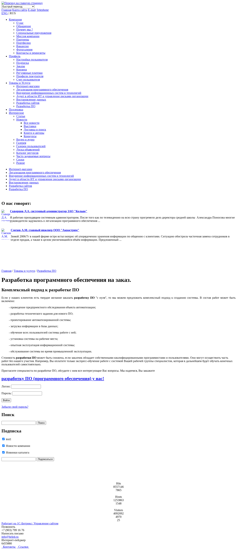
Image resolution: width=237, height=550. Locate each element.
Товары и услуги (24, 270)
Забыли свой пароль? (14, 406)
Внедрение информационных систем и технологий (48, 92)
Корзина (21, 69)
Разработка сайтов (27, 102)
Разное (20, 162)
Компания (15, 19)
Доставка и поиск (35, 129)
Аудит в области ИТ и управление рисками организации (52, 96)
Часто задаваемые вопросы (33, 156)
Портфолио (23, 42)
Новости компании (17, 445)
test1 (8, 439)
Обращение (23, 26)
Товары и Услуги (19, 82)
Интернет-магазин (28, 86)
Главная (6, 9)
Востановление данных (31, 99)
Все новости (31, 122)
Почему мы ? (24, 29)
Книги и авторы (34, 132)
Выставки (30, 126)
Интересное (16, 112)
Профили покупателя (29, 76)
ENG (4, 13)
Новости (21, 119)
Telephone (42, 9)
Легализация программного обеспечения (42, 89)
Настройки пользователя (32, 59)
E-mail (32, 9)
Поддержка (16, 109)
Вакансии (22, 46)
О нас (20, 22)
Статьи (20, 116)
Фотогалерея (24, 49)
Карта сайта (19, 9)
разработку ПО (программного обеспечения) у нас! (52, 378)
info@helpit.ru (10, 536)
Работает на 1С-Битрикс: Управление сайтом (29, 523)
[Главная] (22, 3)
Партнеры (22, 39)
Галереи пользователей (31, 146)
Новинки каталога (17, 452)
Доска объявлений (28, 149)
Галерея (21, 142)
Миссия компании (27, 36)
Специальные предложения (33, 32)
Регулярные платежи (29, 72)
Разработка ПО (25, 106)
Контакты (8, 546)
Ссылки (23, 546)
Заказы (20, 66)
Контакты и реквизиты (30, 52)
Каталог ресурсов (27, 152)
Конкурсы (30, 136)
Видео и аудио (25, 139)
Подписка (22, 62)
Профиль (14, 56)
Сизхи (20, 159)
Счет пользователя (28, 79)
